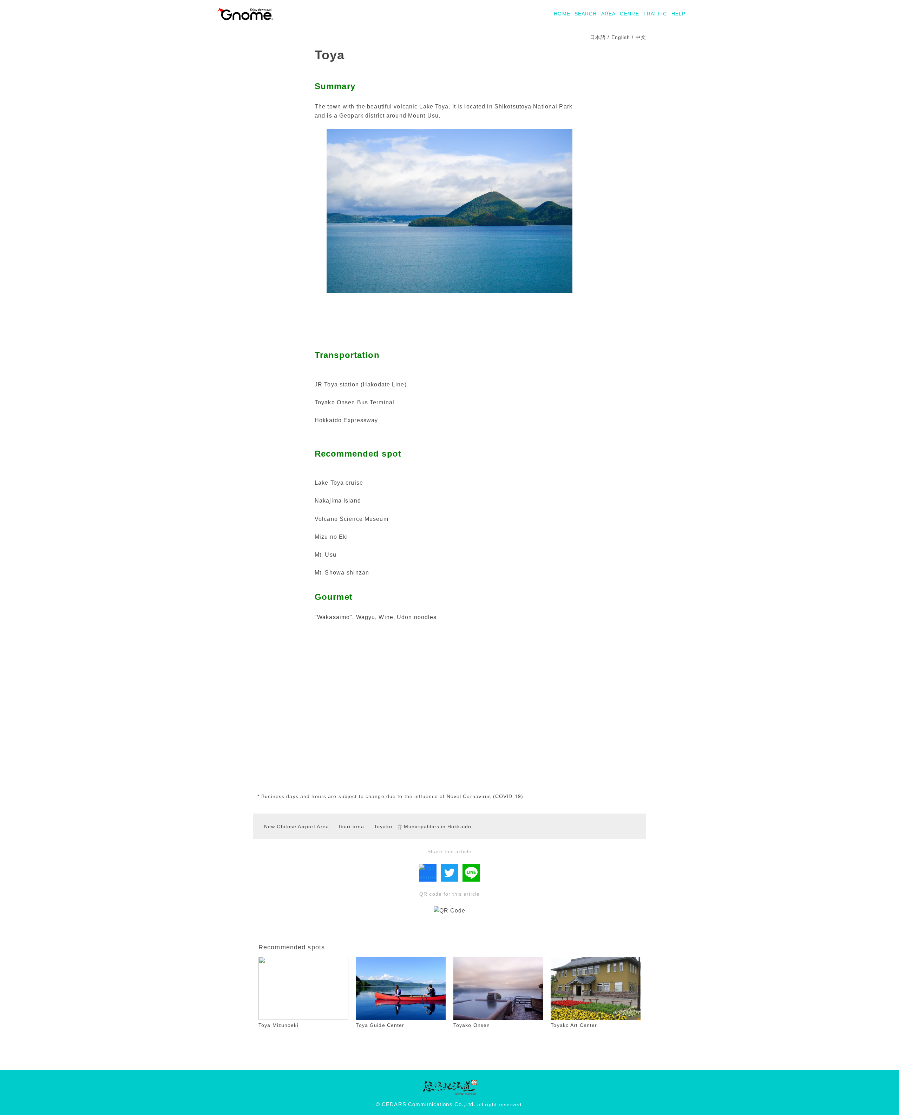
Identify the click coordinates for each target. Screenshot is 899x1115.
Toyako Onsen (471, 1025)
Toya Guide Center (380, 1025)
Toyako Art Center (574, 1025)
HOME (562, 13)
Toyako (383, 826)
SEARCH (586, 13)
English (620, 37)
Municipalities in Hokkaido (437, 826)
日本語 (598, 37)
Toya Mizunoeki (278, 1025)
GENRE (629, 13)
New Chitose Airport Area (296, 826)
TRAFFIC (655, 13)
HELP (678, 13)
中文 (641, 37)
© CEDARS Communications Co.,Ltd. (425, 1104)
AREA (608, 13)
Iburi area (351, 826)
